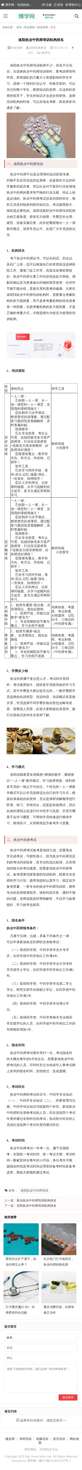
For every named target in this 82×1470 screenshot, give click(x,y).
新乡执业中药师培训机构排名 (36, 1200)
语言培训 (59, 1439)
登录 (60, 4)
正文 (53, 27)
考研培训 (25, 1439)
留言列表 (11, 1411)
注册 (48, 4)
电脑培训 (42, 1439)
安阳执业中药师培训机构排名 (36, 1205)
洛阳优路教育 (37, 47)
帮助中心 (75, 4)
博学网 (31, 1460)
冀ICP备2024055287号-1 (55, 1460)
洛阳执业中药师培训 (34, 1190)
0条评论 (45, 52)
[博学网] (41, 16)
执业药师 (42, 27)
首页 (19, 27)
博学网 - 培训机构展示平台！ (25, 4)
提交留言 (68, 1397)
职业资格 (29, 27)
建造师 (10, 1439)
